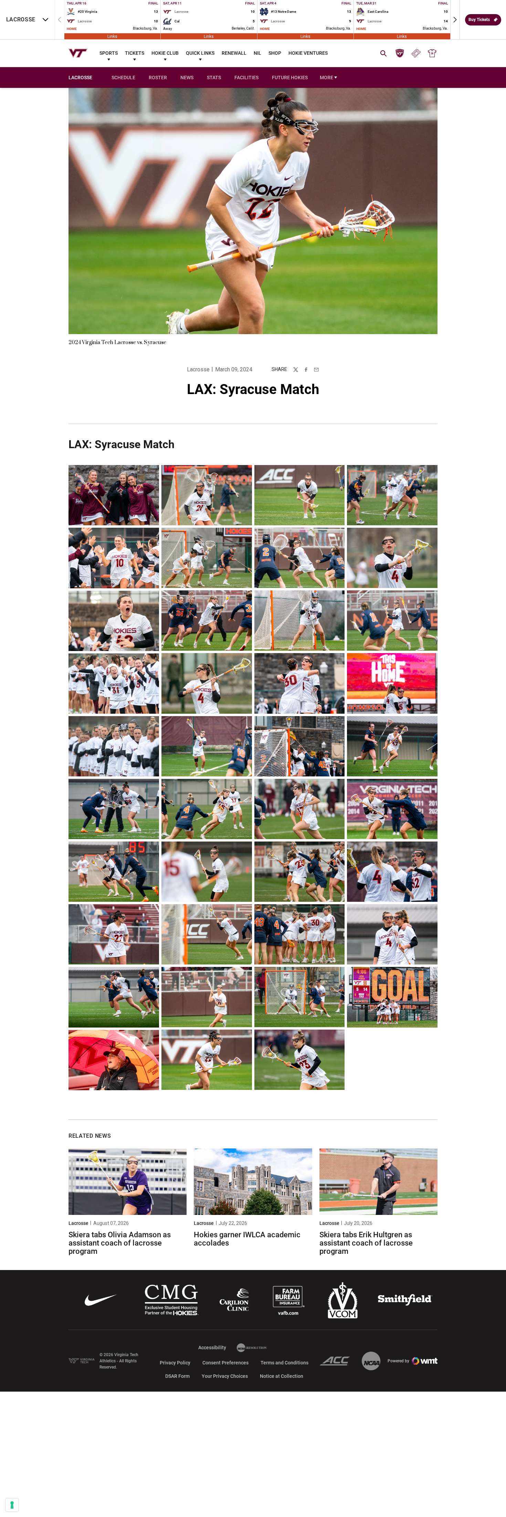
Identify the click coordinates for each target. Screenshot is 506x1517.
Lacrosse (198, 369)
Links (112, 36)
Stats (214, 77)
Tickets (134, 53)
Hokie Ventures (308, 53)
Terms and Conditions (284, 1362)
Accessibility (212, 1347)
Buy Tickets (479, 19)
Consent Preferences (225, 1362)
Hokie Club (165, 53)
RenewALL (234, 53)
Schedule (123, 77)
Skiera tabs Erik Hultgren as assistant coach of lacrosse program (366, 1243)
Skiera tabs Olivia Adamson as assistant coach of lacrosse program (119, 1243)
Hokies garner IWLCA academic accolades (247, 1238)
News (186, 77)
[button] (455, 19)
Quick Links (200, 53)
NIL (257, 53)
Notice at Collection (281, 1376)
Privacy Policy (175, 1362)
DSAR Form (177, 1376)
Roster (158, 77)
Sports (108, 53)
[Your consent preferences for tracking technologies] (12, 1504)
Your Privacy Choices (225, 1376)
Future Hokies (290, 77)
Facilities (246, 77)
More (326, 77)
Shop (274, 53)
